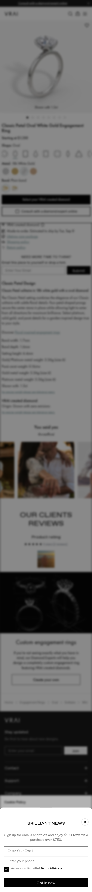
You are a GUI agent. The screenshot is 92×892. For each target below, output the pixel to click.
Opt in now (46, 882)
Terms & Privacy (51, 868)
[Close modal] (46, 446)
